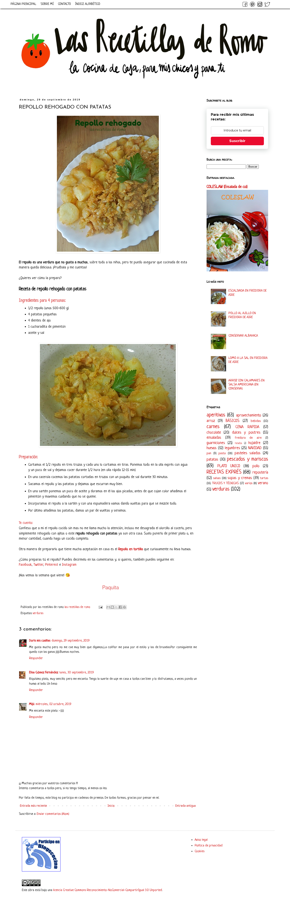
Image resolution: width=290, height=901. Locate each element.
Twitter (38, 565)
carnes (213, 427)
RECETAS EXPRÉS (224, 472)
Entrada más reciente (33, 806)
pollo (255, 466)
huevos (212, 448)
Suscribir (237, 141)
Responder (36, 658)
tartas (264, 478)
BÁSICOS (232, 421)
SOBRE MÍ (47, 4)
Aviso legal (201, 840)
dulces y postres (246, 432)
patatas (212, 459)
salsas (217, 478)
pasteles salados (248, 453)
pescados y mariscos (247, 459)
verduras (38, 613)
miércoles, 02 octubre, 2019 (53, 704)
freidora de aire (248, 438)
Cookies (199, 851)
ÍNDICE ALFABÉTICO (87, 4)
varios (248, 483)
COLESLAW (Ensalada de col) (227, 187)
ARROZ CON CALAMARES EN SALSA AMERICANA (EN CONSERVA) (246, 385)
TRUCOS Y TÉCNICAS (225, 483)
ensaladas (214, 438)
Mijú (31, 704)
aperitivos (216, 415)
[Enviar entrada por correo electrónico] (100, 607)
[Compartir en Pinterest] (124, 607)
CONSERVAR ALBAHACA (243, 336)
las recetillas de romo (78, 607)
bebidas (256, 421)
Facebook (25, 565)
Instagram (69, 565)
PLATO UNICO (228, 466)
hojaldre (254, 443)
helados (238, 443)
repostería (260, 472)
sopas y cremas (240, 478)
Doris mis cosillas (39, 641)
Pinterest (51, 565)
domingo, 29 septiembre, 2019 (71, 641)
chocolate (214, 432)
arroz (211, 421)
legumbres (232, 448)
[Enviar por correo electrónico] (108, 607)
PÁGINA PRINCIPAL (23, 4)
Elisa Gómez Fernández (43, 672)
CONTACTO (64, 4)
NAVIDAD (255, 448)
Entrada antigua (185, 806)
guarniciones (216, 443)
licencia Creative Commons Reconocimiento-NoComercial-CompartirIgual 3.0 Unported (107, 890)
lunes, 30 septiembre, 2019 (76, 672)
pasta (222, 453)
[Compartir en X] (116, 607)
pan (209, 453)
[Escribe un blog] (112, 607)
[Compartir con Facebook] (120, 607)
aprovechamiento (248, 415)
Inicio (111, 806)
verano (263, 483)
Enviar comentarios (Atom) (53, 814)
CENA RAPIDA (247, 427)
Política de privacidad (208, 845)
